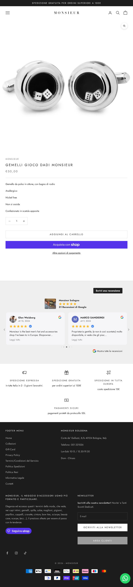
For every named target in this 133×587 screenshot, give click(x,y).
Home (9, 438)
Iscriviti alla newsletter (102, 527)
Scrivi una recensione (108, 290)
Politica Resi (12, 472)
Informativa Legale (15, 478)
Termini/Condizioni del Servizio (22, 460)
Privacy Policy (13, 455)
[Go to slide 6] (66, 347)
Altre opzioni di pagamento (66, 253)
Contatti (9, 483)
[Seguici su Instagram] (16, 553)
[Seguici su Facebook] (7, 553)
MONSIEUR (12, 159)
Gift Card (10, 449)
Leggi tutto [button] (15, 339)
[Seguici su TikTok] (25, 553)
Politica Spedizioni (15, 466)
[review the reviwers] (59, 317)
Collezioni (11, 443)
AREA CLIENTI (102, 540)
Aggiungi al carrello (66, 234)
